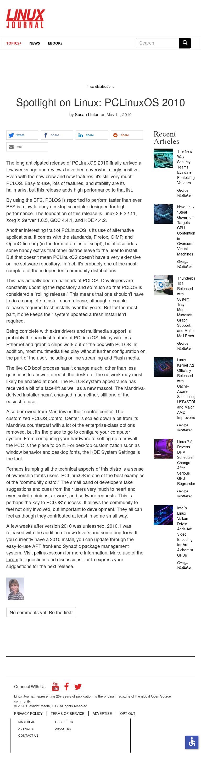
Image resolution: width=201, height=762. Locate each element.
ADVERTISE (102, 713)
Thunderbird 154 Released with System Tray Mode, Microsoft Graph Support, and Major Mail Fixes (187, 306)
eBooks (55, 43)
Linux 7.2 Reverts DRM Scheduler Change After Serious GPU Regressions (187, 462)
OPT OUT (127, 713)
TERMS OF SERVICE (68, 713)
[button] (22, 135)
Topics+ (13, 43)
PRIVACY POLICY (28, 713)
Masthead (26, 722)
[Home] (26, 17)
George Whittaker (184, 193)
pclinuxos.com (49, 552)
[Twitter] (78, 688)
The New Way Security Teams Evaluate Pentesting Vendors (186, 167)
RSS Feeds (64, 722)
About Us (63, 728)
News (34, 43)
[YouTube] (55, 688)
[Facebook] (66, 688)
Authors (26, 728)
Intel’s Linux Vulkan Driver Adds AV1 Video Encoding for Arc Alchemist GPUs (185, 531)
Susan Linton (87, 114)
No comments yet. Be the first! (41, 612)
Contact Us (28, 735)
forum (12, 559)
